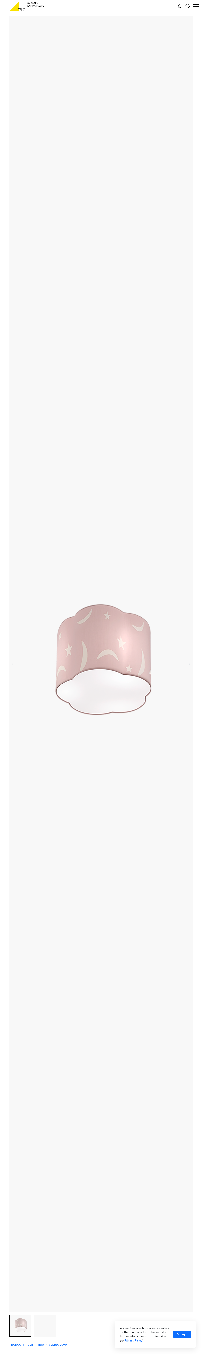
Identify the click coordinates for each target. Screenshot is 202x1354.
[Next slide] (189, 664)
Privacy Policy (133, 1340)
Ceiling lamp (58, 1344)
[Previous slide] (12, 664)
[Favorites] (187, 6)
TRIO (40, 1344)
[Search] (179, 6)
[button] (196, 6)
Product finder (21, 1344)
